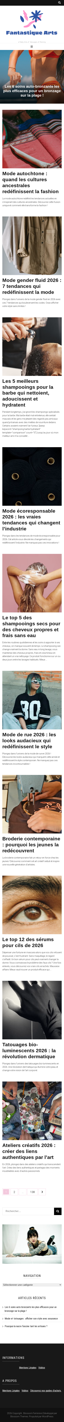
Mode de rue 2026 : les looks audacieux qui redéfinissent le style (29, 740)
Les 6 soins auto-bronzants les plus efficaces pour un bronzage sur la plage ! (32, 90)
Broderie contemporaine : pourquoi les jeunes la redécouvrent (31, 844)
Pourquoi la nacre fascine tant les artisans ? (26, 1326)
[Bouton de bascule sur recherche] (59, 3)
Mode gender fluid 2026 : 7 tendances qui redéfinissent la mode (32, 286)
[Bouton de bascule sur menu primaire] (32, 47)
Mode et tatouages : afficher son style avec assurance (31, 1318)
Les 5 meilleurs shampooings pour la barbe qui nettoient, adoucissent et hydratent (27, 393)
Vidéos (41, 1367)
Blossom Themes (19, 1416)
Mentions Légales (27, 1367)
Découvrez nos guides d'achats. (45, 1390)
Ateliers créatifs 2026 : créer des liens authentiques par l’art (29, 1151)
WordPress (47, 1416)
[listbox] (32, 77)
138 (33, 1192)
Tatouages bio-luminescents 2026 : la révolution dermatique (29, 1050)
